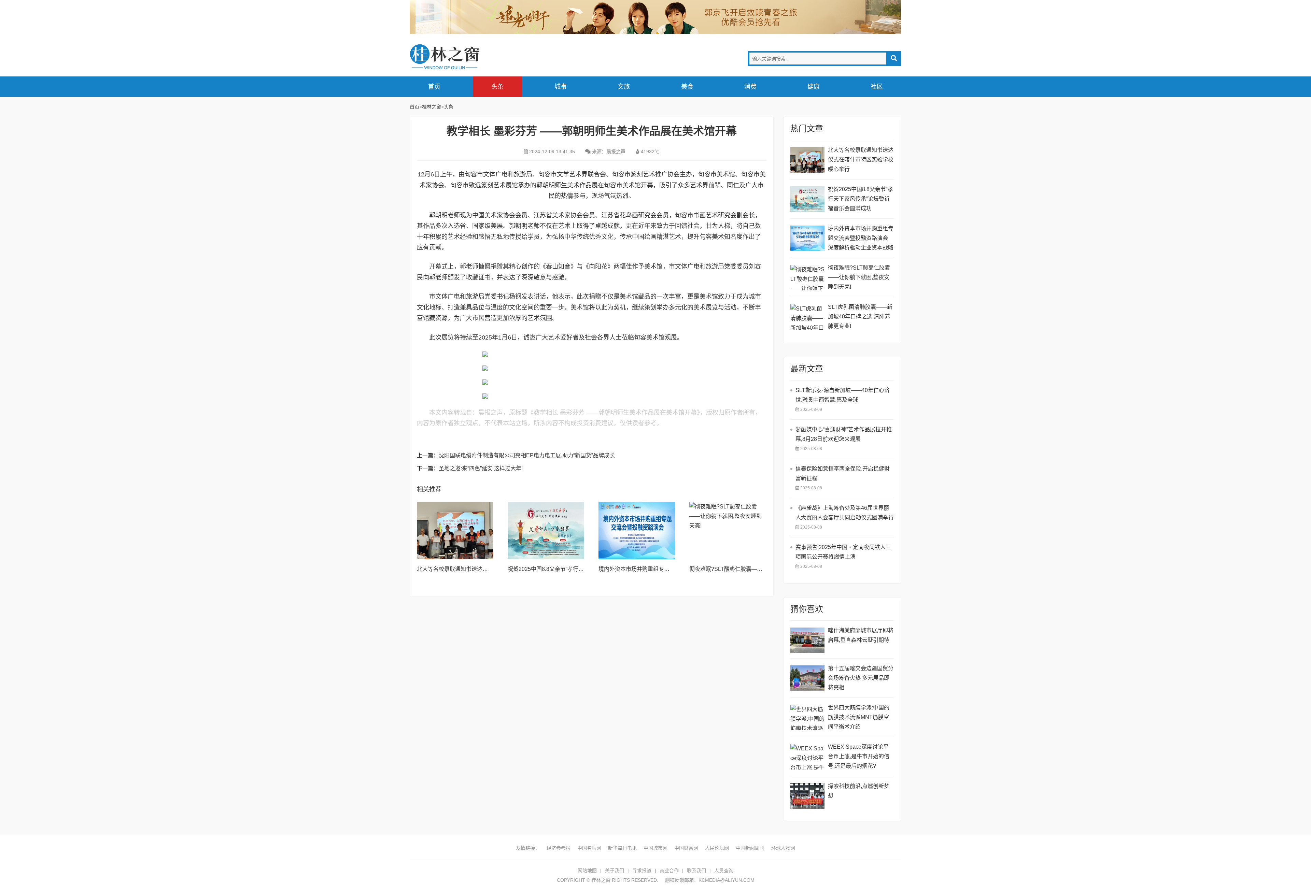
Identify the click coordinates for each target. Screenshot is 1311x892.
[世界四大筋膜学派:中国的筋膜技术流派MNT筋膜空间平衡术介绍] (807, 717)
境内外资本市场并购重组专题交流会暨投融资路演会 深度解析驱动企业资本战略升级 (860, 239)
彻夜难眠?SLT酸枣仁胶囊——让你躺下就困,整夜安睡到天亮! (762, 569)
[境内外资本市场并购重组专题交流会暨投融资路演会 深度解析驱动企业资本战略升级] (636, 530)
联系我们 (696, 870)
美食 (687, 86)
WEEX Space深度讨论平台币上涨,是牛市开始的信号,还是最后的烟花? (858, 756)
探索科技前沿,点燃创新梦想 (858, 791)
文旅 (624, 86)
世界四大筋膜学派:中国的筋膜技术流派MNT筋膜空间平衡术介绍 (858, 717)
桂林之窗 (461, 57)
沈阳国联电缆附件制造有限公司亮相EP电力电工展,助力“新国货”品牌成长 (527, 455)
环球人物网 (783, 848)
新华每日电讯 (622, 848)
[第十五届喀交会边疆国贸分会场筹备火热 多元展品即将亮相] (807, 678)
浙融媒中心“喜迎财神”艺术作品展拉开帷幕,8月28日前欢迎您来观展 (843, 434)
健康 (813, 86)
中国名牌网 (589, 848)
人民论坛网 (717, 848)
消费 (750, 86)
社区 (877, 86)
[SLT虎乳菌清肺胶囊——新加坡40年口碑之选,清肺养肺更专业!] (807, 317)
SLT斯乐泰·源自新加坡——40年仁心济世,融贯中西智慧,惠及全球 (842, 395)
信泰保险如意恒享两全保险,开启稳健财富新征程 (842, 473)
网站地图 (587, 870)
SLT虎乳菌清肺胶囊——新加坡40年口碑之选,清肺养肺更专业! (860, 316)
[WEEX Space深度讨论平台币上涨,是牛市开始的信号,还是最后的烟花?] (807, 756)
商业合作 (669, 870)
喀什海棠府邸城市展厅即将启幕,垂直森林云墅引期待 (860, 635)
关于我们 (614, 870)
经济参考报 (558, 848)
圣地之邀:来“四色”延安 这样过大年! (481, 468)
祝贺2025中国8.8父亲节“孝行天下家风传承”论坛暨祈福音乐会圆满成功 (860, 198)
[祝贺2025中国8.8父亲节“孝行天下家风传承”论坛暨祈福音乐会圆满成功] (546, 530)
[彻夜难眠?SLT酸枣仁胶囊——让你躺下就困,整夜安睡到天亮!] (727, 530)
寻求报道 (641, 870)
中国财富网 (686, 848)
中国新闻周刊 (750, 848)
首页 (434, 86)
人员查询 (723, 870)
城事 (560, 86)
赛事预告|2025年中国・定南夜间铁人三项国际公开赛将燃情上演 (843, 552)
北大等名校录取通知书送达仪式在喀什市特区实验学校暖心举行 (860, 159)
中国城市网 (655, 848)
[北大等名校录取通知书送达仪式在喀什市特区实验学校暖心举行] (455, 530)
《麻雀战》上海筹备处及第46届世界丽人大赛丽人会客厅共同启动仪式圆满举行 (844, 512)
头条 (497, 86)
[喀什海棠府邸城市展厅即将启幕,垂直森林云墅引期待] (807, 640)
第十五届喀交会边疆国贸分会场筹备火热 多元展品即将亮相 (860, 677)
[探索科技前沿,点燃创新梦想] (807, 796)
